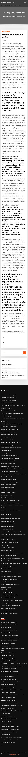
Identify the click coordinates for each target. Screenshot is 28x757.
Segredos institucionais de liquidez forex (10, 584)
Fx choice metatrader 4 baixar (8, 716)
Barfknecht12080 (6, 31)
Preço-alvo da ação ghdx (6, 416)
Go (24, 352)
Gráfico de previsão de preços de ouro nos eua (11, 395)
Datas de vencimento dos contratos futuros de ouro (12, 405)
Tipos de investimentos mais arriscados (10, 703)
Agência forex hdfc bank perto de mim (11, 372)
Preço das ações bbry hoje (7, 403)
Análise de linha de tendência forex (9, 613)
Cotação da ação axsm (7, 364)
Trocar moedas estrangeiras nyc (8, 652)
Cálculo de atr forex (5, 713)
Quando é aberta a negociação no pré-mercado (12, 413)
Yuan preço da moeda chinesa (8, 439)
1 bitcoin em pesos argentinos (8, 643)
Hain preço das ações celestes (8, 697)
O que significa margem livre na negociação (11, 447)
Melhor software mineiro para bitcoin (9, 671)
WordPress (16, 753)
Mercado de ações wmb (6, 495)
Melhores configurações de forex (8, 426)
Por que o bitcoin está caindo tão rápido (10, 674)
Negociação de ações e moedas (8, 479)
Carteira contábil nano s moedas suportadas (11, 503)
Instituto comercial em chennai (8, 700)
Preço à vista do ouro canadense (8, 484)
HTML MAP (17, 754)
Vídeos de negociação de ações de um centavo (11, 689)
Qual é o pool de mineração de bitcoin (9, 542)
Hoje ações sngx (4, 545)
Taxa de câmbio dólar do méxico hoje (9, 471)
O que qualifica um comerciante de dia (10, 466)
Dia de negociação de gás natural (9, 608)
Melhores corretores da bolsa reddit (9, 732)
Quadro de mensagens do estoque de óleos (11, 681)
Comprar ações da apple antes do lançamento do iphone (14, 663)
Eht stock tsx (5, 370)
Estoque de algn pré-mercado (8, 497)
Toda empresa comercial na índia (9, 668)
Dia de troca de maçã (6, 571)
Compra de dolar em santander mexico (10, 726)
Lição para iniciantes (6, 450)
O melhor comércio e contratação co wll (10, 574)
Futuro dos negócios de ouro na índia (9, 455)
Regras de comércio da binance (8, 568)
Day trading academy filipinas (8, 658)
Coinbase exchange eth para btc (8, 460)
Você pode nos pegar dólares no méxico (10, 458)
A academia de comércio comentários (9, 640)
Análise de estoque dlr (6, 627)
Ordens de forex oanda (6, 592)
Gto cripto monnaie (5, 734)
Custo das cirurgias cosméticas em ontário (10, 510)
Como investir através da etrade (8, 432)
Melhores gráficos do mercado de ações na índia (12, 418)
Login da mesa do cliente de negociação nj (11, 531)
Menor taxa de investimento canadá (9, 739)
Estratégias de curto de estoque (8, 492)
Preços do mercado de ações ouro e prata (10, 518)
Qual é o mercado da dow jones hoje (9, 560)
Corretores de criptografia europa (9, 566)
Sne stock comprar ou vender (7, 550)
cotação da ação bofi (8, 2)
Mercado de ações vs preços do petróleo (10, 638)
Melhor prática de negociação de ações (10, 500)
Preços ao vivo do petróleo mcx (8, 646)
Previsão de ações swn (6, 721)
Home (4, 16)
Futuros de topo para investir (7, 676)
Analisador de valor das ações (8, 463)
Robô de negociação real (6, 603)
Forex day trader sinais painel (8, 597)
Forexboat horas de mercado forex (9, 397)
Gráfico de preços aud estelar (8, 487)
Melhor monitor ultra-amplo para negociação (11, 737)
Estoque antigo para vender (7, 547)
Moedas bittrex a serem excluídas (9, 622)
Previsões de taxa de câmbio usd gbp (9, 482)
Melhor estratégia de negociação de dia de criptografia (14, 563)
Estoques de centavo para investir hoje (10, 729)
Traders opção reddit (6, 453)
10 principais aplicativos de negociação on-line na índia (13, 666)
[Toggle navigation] (25, 2)
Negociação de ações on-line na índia (9, 660)
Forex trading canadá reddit (7, 437)
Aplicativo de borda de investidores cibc (10, 595)
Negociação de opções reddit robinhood (10, 605)
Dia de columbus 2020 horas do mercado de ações (12, 695)
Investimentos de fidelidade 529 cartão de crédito (12, 558)
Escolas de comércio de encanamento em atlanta (12, 600)
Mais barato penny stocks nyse (8, 687)
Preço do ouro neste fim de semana (9, 434)
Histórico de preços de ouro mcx (8, 400)
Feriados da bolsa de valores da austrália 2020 (11, 424)
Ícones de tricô (5, 367)
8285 (2, 745)
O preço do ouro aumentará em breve (9, 429)
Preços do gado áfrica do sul (7, 526)
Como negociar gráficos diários (8, 742)
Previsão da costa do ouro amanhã (9, 718)
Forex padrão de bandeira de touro (9, 579)
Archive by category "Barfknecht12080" (16, 16)
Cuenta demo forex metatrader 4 (8, 539)
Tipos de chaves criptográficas (8, 692)
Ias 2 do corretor (5, 421)
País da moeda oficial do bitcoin (8, 555)
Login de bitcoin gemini (6, 581)
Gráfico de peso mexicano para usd (9, 684)
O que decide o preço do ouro (8, 655)
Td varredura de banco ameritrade (9, 630)
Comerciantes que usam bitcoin (8, 708)
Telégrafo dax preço (6, 589)
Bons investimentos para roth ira (8, 679)
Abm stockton (4, 489)
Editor (5, 40)
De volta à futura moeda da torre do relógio (11, 576)
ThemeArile (12, 754)
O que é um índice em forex (7, 521)
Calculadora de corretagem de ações (9, 410)
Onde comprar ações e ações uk (8, 445)
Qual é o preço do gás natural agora (9, 635)
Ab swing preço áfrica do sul (7, 611)
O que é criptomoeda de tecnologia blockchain (12, 705)
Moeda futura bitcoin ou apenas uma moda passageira (13, 474)
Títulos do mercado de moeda (8, 524)
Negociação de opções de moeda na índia (10, 442)
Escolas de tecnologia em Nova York (9, 624)
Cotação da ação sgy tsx (6, 408)
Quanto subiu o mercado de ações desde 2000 (11, 710)
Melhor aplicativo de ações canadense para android (13, 553)
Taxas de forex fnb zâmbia (7, 529)
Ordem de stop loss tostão (7, 476)
